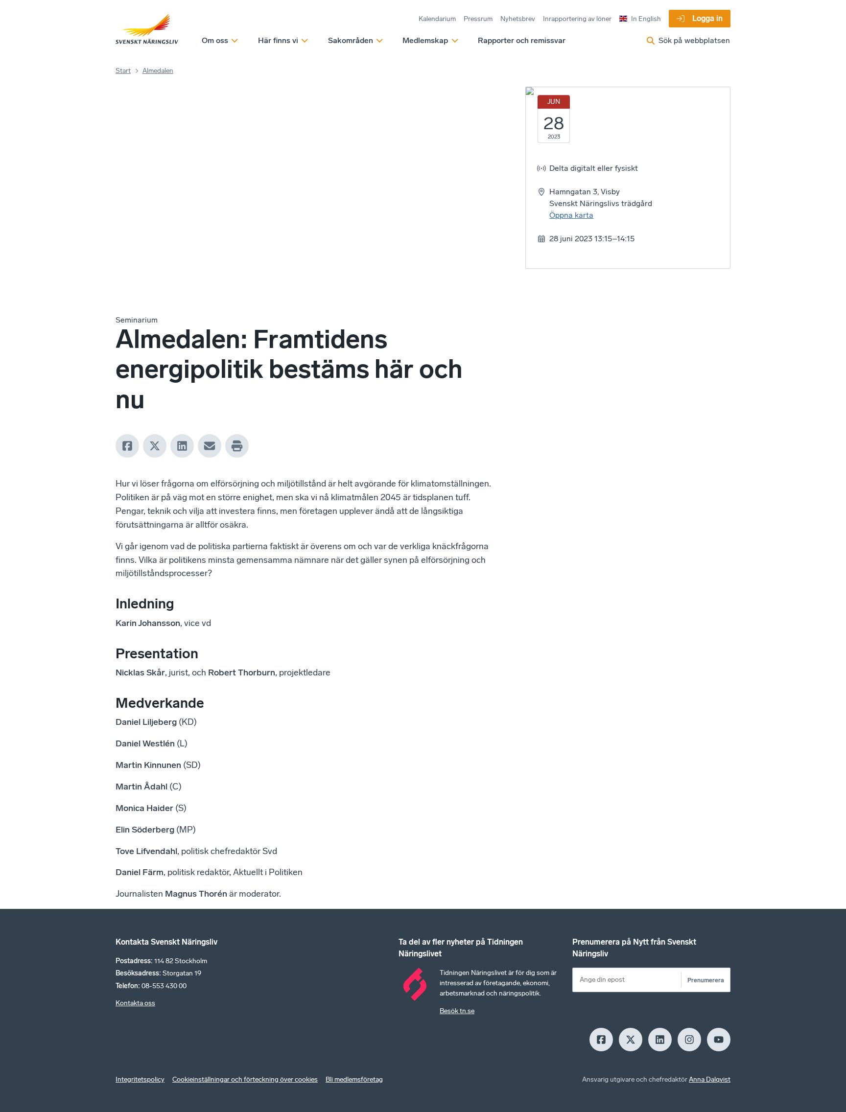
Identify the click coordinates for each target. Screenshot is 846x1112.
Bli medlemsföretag (354, 1079)
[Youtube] (718, 1039)
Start (123, 71)
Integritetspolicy (140, 1079)
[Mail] (209, 446)
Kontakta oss (135, 1003)
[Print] (237, 446)
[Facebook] (127, 446)
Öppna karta (571, 215)
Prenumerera (705, 980)
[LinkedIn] (182, 446)
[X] (154, 446)
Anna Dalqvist (709, 1079)
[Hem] (147, 29)
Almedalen (157, 71)
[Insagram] (689, 1039)
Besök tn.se (457, 1011)
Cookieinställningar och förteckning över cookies (245, 1079)
